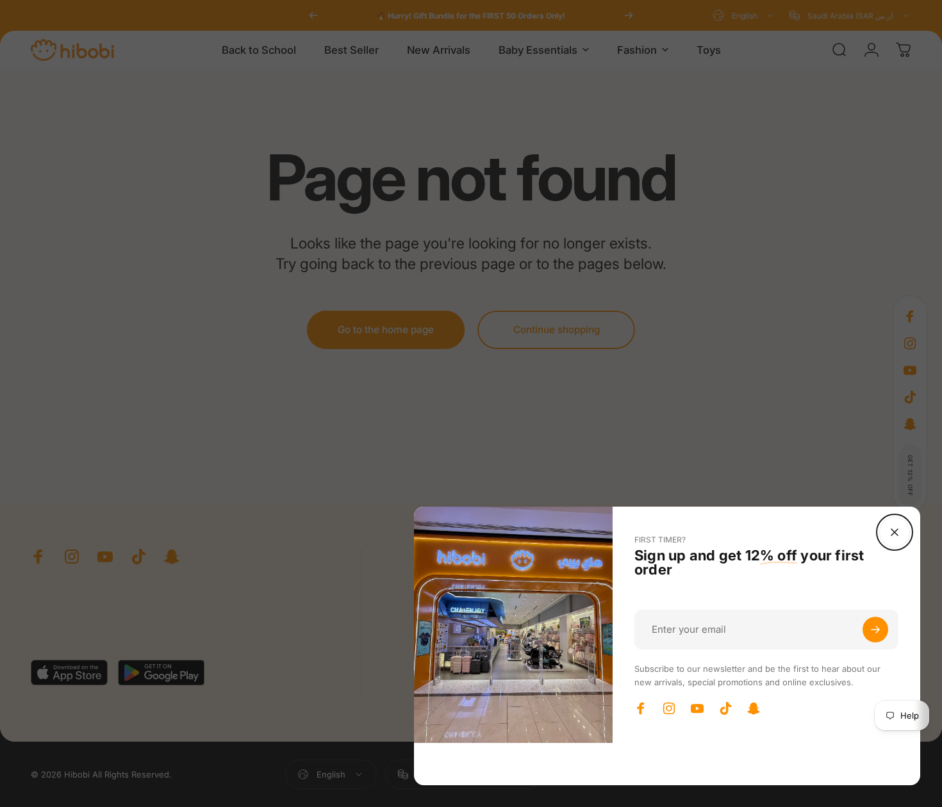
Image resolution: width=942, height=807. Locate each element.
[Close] (894, 532)
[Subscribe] (875, 629)
